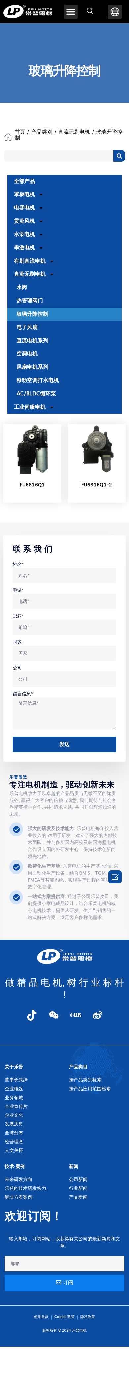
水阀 (22, 287)
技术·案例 (15, 1166)
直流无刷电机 (74, 132)
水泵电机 (24, 234)
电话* (18, 590)
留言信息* (23, 694)
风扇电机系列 (32, 367)
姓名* (18, 564)
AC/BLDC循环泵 (36, 393)
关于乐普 (14, 1067)
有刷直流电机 (30, 261)
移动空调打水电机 (38, 380)
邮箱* (18, 616)
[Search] (119, 156)
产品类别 (41, 132)
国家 (17, 642)
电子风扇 (27, 327)
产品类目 (78, 1067)
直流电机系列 (32, 340)
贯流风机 (24, 221)
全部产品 (24, 181)
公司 (17, 668)
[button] (71, 12)
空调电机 (27, 353)
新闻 (73, 1166)
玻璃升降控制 (32, 314)
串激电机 (24, 247)
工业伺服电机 (30, 407)
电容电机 (24, 207)
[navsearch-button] (90, 11)
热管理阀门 (30, 300)
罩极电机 (24, 194)
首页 (20, 132)
